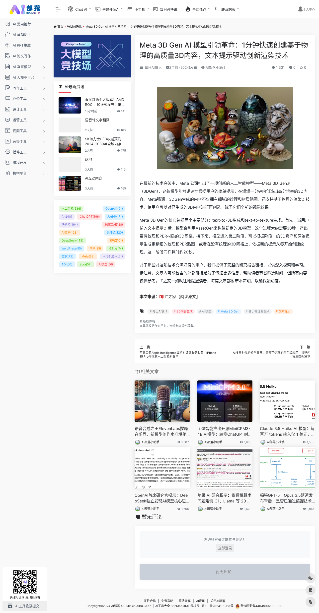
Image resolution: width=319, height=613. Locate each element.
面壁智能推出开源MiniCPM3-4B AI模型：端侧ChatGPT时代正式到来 (224, 431)
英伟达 (115, 232)
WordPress (72, 248)
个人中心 (309, 9)
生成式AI (113, 224)
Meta (87, 256)
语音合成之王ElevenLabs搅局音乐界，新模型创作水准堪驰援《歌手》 (161, 431)
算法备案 (185, 601)
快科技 (70, 224)
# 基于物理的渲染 (257, 311)
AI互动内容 (93, 178)
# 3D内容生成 (183, 311)
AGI (67, 264)
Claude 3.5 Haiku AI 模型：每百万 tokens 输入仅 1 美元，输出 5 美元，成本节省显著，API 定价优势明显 (287, 431)
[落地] (70, 164)
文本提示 (155, 228)
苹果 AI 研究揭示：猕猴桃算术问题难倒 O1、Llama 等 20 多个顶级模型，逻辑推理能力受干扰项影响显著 (224, 498)
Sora (85, 264)
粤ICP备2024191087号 (217, 606)
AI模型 (106, 264)
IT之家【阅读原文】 (182, 296)
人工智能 (71, 208)
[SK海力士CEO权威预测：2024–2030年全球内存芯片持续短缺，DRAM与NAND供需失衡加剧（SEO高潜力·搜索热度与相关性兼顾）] (70, 144)
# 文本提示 (283, 311)
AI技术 (70, 232)
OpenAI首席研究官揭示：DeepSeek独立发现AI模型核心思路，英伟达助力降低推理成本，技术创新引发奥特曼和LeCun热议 (161, 498)
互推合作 (150, 601)
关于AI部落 (217, 601)
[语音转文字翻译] (70, 125)
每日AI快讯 (74, 26)
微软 (67, 256)
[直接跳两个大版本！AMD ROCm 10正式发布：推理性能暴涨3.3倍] (70, 105)
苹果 (95, 248)
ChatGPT (90, 216)
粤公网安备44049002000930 (260, 606)
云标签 (194, 606)
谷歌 (116, 240)
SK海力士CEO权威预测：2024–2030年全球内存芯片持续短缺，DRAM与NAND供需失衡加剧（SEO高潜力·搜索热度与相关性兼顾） (105, 141)
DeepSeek (72, 240)
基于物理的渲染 (288, 199)
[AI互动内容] (70, 183)
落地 (88, 159)
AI (67, 216)
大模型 (115, 216)
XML (186, 606)
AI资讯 (200, 601)
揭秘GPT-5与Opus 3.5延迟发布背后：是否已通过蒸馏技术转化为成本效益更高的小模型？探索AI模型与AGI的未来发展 (287, 498)
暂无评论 (152, 517)
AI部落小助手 (215, 67)
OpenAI (114, 208)
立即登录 (225, 548)
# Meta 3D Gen (228, 311)
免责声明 (167, 601)
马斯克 (115, 248)
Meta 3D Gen (274, 183)
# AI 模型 (205, 311)
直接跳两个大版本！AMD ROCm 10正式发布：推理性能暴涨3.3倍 (105, 102)
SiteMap (176, 606)
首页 (60, 26)
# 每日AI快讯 (158, 311)
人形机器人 (113, 256)
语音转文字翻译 (97, 120)
